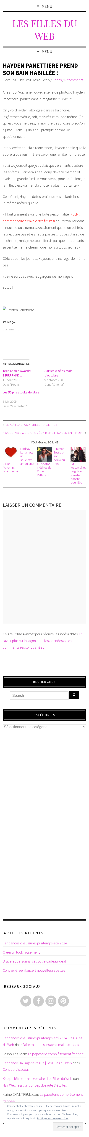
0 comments (73, 79)
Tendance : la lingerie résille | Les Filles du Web (37, 1063)
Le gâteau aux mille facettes (31, 425)
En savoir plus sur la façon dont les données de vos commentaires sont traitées (43, 641)
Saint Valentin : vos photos (10, 467)
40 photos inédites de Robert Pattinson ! (44, 469)
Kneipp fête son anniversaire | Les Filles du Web (37, 1078)
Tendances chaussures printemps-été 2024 (35, 943)
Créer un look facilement (21, 952)
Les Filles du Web (44, 29)
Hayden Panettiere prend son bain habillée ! (40, 69)
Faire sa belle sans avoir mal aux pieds (51, 1044)
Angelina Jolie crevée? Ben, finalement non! (43, 433)
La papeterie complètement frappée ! (56, 1053)
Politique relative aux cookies (52, 1118)
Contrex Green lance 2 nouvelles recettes (34, 970)
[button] (10, 454)
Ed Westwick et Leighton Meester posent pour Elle (78, 473)
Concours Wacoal (16, 1069)
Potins (57, 79)
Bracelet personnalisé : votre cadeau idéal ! (35, 961)
